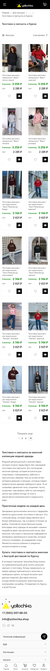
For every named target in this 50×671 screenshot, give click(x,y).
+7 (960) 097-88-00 (14, 613)
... (30, 12)
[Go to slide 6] (16, 70)
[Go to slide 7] (18, 70)
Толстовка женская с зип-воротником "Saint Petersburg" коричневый (11, 271)
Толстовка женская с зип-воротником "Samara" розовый (11, 336)
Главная (5, 12)
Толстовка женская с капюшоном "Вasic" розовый (37, 141)
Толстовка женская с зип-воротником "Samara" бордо (11, 399)
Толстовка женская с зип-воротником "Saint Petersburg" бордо (11, 205)
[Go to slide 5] (14, 70)
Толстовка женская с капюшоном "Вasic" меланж (11, 141)
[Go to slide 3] (9, 70)
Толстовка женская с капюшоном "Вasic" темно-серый (11, 77)
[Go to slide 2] (7, 70)
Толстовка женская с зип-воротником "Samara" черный (37, 399)
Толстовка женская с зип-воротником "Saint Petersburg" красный (37, 205)
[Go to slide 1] (5, 70)
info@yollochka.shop (15, 619)
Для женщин (19, 12)
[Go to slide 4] (12, 70)
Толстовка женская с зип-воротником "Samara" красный (37, 336)
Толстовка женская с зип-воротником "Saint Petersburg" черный (37, 271)
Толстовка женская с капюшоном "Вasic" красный (37, 77)
